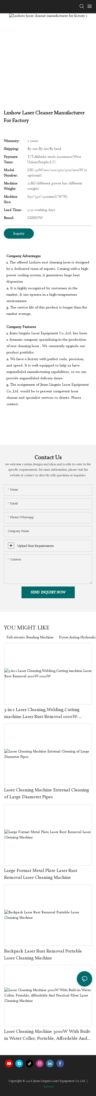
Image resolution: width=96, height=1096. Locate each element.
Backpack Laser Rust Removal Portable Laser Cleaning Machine (43, 954)
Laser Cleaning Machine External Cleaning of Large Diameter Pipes (46, 793)
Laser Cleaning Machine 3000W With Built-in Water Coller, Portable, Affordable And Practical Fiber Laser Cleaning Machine (47, 1035)
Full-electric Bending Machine (30, 637)
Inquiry (19, 233)
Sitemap (48, 1086)
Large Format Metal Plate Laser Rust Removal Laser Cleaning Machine (40, 874)
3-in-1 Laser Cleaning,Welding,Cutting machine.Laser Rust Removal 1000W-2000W (41, 713)
